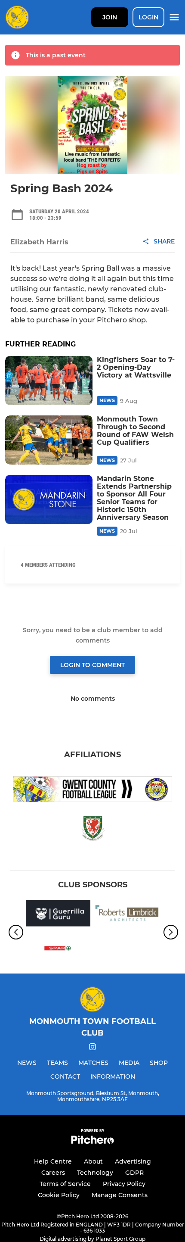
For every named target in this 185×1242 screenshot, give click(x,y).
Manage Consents (120, 1195)
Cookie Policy (59, 1195)
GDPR (134, 1172)
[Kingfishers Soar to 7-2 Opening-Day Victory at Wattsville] (48, 380)
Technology (95, 1172)
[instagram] (92, 1048)
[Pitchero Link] (92, 1142)
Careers (53, 1172)
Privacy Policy (124, 1184)
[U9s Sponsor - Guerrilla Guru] (58, 914)
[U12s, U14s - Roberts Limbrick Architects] (127, 914)
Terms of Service (65, 1184)
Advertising (133, 1161)
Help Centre (53, 1161)
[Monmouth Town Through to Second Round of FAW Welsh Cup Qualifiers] (48, 440)
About (93, 1161)
